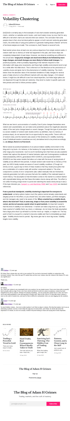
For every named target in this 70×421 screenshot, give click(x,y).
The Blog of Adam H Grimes (19, 4)
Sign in (52, 4)
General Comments (9, 15)
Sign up (35, 374)
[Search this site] (46, 4)
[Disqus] (35, 243)
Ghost (39, 378)
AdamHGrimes (14, 24)
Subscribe (61, 4)
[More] (37, 4)
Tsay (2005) (53, 184)
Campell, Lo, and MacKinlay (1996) (33, 184)
